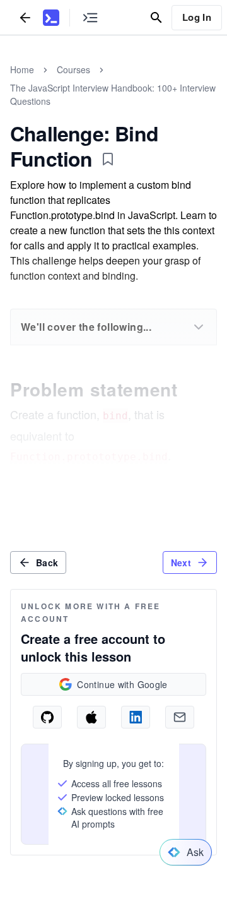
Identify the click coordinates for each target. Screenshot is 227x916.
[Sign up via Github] (47, 717)
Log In (196, 17)
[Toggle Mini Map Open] (90, 17)
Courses (73, 69)
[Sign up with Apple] (91, 717)
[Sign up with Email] (179, 717)
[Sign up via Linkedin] (135, 717)
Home (22, 69)
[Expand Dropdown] (198, 327)
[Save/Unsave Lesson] (108, 159)
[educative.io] (51, 17)
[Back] (25, 17)
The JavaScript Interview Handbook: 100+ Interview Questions (113, 94)
